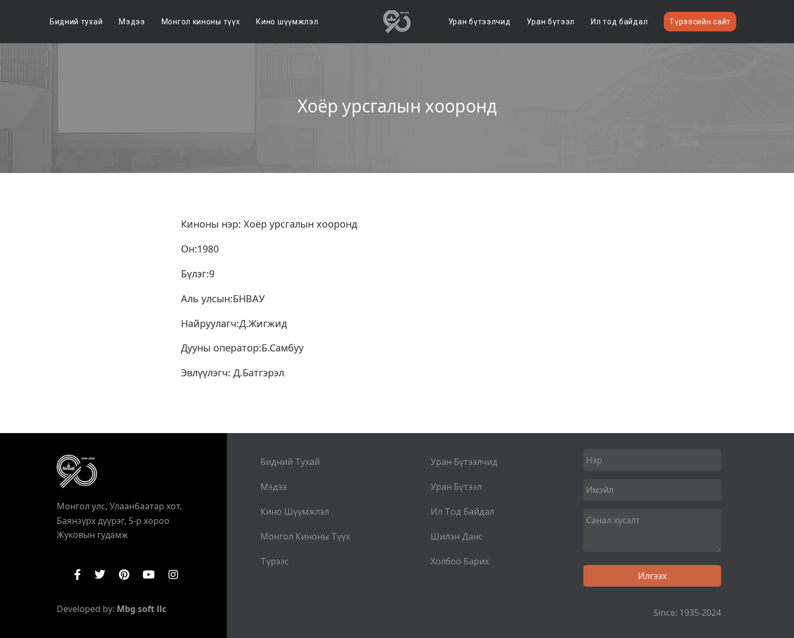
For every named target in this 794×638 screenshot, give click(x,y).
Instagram (173, 574)
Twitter (100, 574)
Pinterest (124, 574)
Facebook (77, 574)
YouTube (149, 574)
